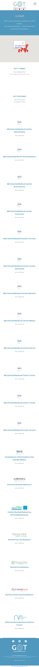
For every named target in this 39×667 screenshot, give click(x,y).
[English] (23, 9)
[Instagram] (26, 641)
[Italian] (16, 9)
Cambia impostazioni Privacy (19, 666)
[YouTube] (19, 641)
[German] (19, 9)
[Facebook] (13, 641)
